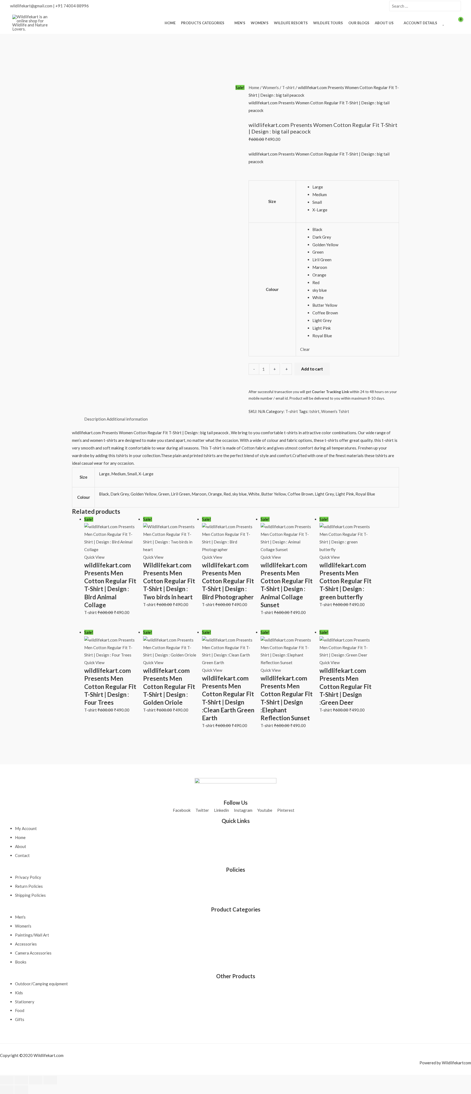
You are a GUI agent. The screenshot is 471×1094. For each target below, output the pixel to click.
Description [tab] (95, 419)
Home (254, 87)
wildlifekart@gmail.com (31, 5)
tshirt (314, 411)
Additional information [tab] (127, 419)
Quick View (94, 557)
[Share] (36, 1080)
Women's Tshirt (335, 411)
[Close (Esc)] (50, 1080)
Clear (305, 349)
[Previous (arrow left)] (7, 1089)
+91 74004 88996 (72, 5)
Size (272, 201)
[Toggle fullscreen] (21, 1080)
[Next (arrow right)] (21, 1089)
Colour (272, 289)
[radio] (353, 187)
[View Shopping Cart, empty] (457, 23)
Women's (270, 87)
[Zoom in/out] (7, 1080)
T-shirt (288, 87)
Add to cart (312, 368)
